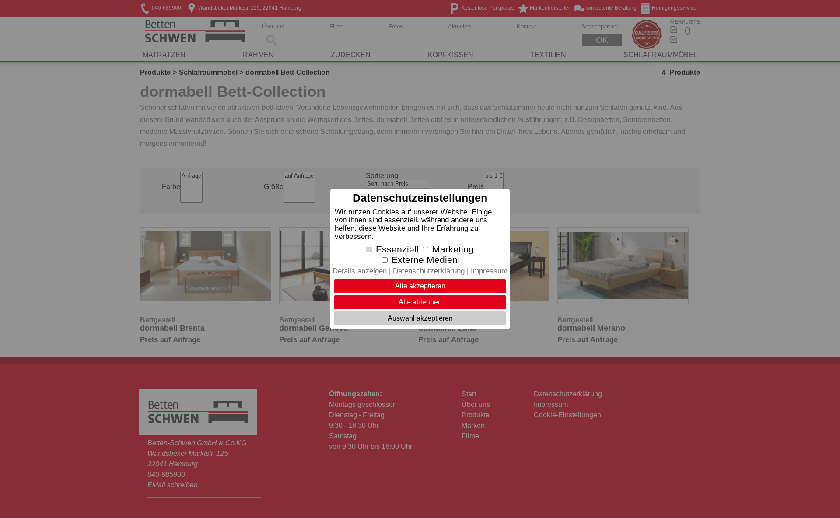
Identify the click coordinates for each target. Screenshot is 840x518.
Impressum (489, 271)
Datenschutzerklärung (429, 271)
